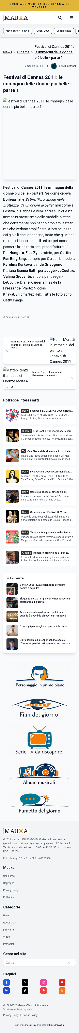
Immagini (8, 944)
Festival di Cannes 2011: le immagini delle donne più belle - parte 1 (54, 52)
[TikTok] (25, 990)
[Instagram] (43, 982)
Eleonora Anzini (56, 1025)
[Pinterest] (43, 990)
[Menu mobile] (71, 17)
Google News (64, 30)
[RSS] (62, 990)
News (7, 52)
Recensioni (9, 922)
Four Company (29, 1025)
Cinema (23, 52)
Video (6, 936)
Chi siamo (9, 876)
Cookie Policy (29, 1015)
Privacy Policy (11, 890)
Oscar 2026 (43, 30)
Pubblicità (8, 897)
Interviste (8, 929)
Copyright (8, 883)
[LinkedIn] (6, 990)
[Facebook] (6, 982)
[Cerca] (60, 17)
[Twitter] (25, 982)
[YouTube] (62, 982)
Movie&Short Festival (18, 30)
